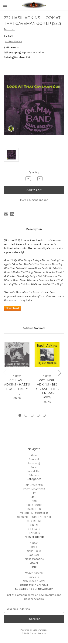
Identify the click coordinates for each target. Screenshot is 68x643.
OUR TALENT (34, 521)
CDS (34, 501)
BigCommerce (40, 630)
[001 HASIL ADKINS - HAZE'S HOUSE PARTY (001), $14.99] (17, 354)
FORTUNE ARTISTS (34, 489)
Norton (34, 543)
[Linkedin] (12, 214)
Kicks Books (34, 551)
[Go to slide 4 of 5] (38, 415)
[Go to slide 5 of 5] (44, 415)
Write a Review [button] (13, 41)
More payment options (34, 200)
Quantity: (34, 172)
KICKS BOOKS (34, 505)
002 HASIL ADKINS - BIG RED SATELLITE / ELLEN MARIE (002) (47, 388)
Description (34, 229)
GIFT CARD (34, 529)
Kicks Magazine (34, 559)
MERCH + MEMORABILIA (34, 513)
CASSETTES (34, 509)
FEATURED (34, 533)
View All (34, 562)
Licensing (34, 463)
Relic (34, 547)
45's (34, 497)
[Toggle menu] (5, 5)
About (34, 455)
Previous (5, 372)
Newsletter (34, 471)
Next (59, 372)
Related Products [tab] (34, 328)
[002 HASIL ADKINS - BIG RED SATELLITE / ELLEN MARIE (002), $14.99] (47, 354)
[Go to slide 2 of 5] (26, 415)
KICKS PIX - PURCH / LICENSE (34, 517)
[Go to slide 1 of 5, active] (20, 415)
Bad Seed (34, 555)
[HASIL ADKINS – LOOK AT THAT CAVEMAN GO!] (12, 308)
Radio (34, 467)
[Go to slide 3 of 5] (32, 415)
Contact (34, 459)
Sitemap (34, 475)
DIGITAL (34, 525)
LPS (34, 493)
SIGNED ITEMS (34, 485)
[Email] (6, 214)
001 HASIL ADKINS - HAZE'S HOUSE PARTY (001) (17, 386)
